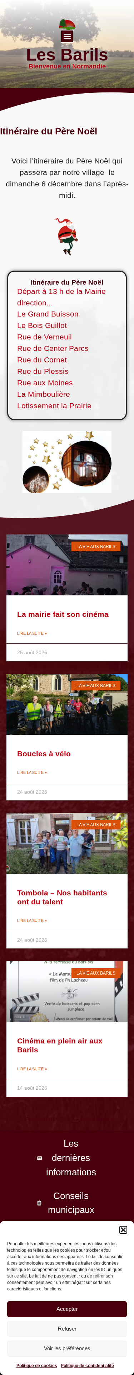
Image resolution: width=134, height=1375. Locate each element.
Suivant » (100, 1119)
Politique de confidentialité (87, 1365)
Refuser (67, 1329)
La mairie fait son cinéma (63, 614)
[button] (123, 1229)
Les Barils (67, 54)
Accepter (67, 1309)
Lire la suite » (32, 633)
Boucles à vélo (44, 754)
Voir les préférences (67, 1348)
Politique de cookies (36, 1365)
